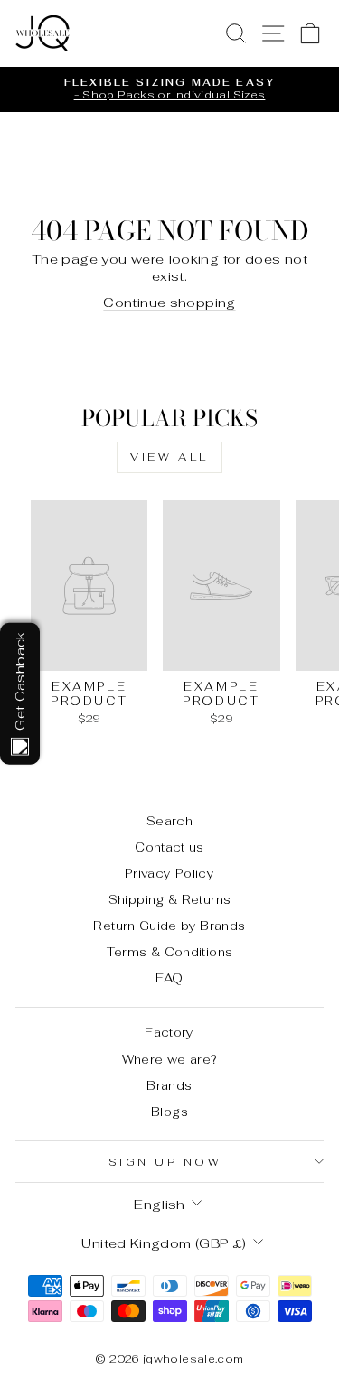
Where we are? (170, 1059)
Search (169, 821)
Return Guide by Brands (169, 925)
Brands (169, 1085)
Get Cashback (19, 680)
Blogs (169, 1111)
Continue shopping (169, 302)
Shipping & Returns (169, 899)
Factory (169, 1032)
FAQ (169, 978)
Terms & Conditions (170, 952)
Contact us (169, 847)
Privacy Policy (169, 873)
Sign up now (165, 1161)
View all (169, 457)
